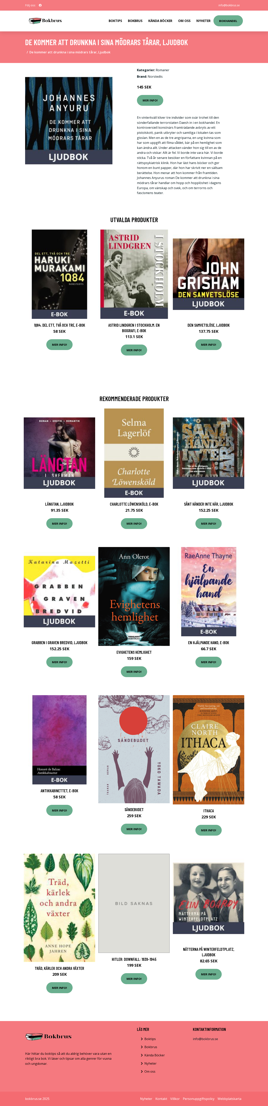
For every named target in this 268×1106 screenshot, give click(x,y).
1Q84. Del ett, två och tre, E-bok (59, 325)
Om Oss (184, 21)
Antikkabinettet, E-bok (59, 790)
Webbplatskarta (229, 1099)
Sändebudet (134, 809)
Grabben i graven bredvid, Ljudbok (60, 642)
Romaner (162, 70)
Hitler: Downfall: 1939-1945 (134, 959)
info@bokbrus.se (229, 5)
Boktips (115, 21)
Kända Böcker (160, 21)
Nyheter (203, 21)
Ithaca (208, 810)
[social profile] (40, 5)
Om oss (149, 1071)
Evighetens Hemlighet (134, 652)
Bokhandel (228, 21)
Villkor (175, 1099)
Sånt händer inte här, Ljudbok (208, 503)
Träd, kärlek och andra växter (59, 968)
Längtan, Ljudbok (59, 503)
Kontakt (161, 1099)
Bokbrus (135, 21)
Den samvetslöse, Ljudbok (209, 325)
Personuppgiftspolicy (198, 1099)
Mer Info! (150, 100)
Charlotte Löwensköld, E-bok (134, 503)
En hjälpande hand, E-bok (208, 642)
